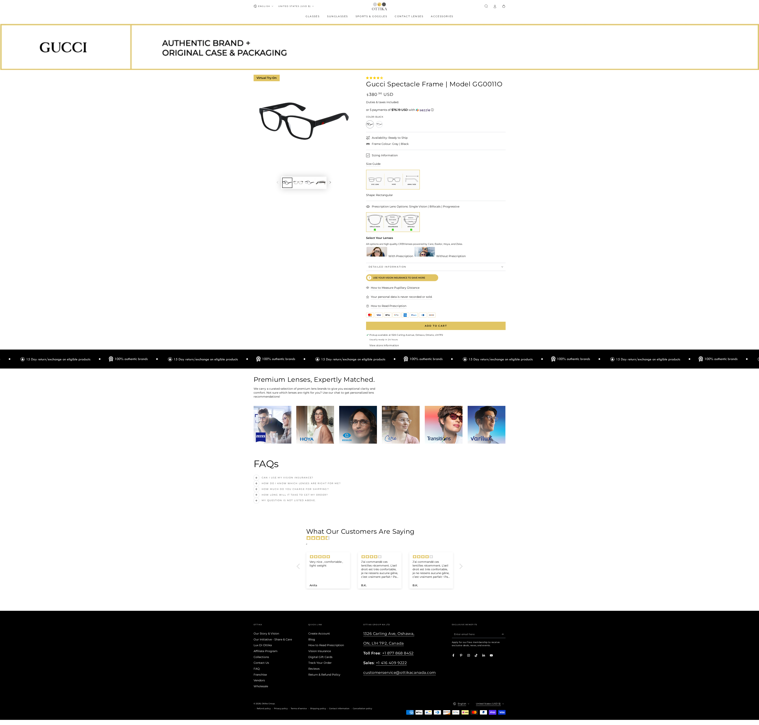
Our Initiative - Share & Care (273, 639)
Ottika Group (268, 703)
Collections (261, 657)
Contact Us (261, 662)
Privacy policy (281, 708)
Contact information (339, 708)
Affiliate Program (266, 651)
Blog (311, 639)
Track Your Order (320, 662)
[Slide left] (277, 182)
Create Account (319, 633)
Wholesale (261, 686)
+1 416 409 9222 (391, 663)
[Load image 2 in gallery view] (298, 183)
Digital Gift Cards (320, 657)
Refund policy (264, 708)
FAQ (257, 668)
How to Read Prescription (326, 645)
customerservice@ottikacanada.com (399, 672)
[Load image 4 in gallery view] (320, 183)
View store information (384, 345)
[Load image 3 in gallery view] (309, 183)
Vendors (259, 680)
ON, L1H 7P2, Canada (383, 643)
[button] (486, 6)
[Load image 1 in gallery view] (287, 183)
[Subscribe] (504, 634)
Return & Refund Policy (324, 674)
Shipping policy (318, 708)
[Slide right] (330, 182)
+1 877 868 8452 (398, 653)
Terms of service (299, 708)
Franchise (260, 674)
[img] (381, 538)
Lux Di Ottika (263, 645)
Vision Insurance (319, 651)
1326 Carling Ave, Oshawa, (388, 633)
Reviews (314, 668)
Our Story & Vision (266, 633)
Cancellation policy (362, 708)
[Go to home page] (379, 6)
